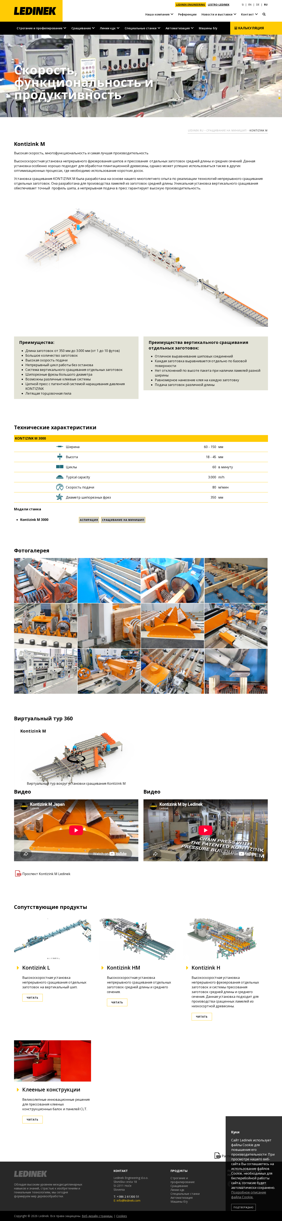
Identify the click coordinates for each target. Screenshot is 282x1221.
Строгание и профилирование (39, 28)
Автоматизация (178, 28)
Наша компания (157, 14)
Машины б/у (208, 28)
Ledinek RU (196, 130)
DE (257, 4)
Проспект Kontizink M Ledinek (46, 874)
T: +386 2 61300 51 (126, 1197)
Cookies (121, 1216)
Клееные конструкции (51, 1089)
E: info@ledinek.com (127, 1200)
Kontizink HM (123, 967)
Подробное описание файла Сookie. (248, 1194)
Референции (187, 14)
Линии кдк (108, 28)
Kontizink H (206, 967)
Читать (32, 997)
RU (266, 4)
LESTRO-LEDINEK (218, 4)
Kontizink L (36, 967)
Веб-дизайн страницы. (97, 1216)
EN (249, 4)
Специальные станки (140, 28)
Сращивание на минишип (226, 130)
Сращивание (81, 28)
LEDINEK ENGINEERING (190, 4)
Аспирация (89, 520)
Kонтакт (247, 14)
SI (243, 4)
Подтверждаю (243, 1207)
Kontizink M (259, 130)
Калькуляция (250, 28)
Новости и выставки (216, 14)
